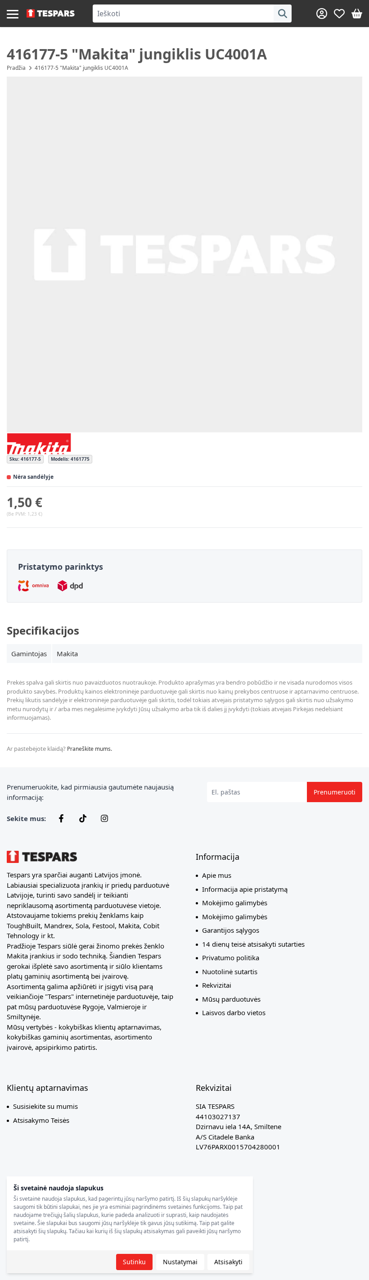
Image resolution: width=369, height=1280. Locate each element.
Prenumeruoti (335, 792)
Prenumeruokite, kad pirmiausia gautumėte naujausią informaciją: (90, 792)
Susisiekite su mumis (45, 1106)
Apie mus (216, 875)
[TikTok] (83, 818)
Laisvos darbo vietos (234, 1012)
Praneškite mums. (89, 749)
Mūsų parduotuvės (231, 998)
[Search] (283, 14)
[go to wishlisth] (339, 13)
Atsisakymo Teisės (41, 1120)
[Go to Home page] (51, 13)
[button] (184, 254)
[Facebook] (61, 818)
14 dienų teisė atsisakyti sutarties (253, 944)
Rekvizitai (216, 985)
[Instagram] (104, 818)
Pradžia (16, 68)
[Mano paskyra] (322, 13)
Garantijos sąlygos (230, 930)
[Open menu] (12, 13)
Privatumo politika (230, 957)
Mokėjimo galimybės (234, 902)
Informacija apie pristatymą (245, 889)
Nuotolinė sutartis (229, 971)
